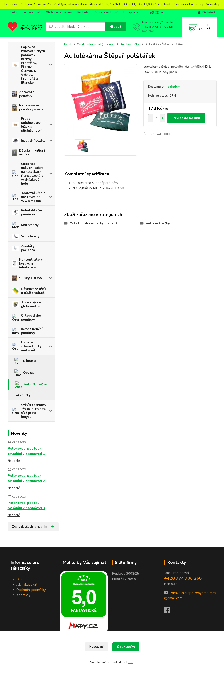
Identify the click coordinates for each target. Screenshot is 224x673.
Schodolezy (30, 236)
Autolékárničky (35, 384)
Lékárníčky (22, 395)
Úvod (67, 44)
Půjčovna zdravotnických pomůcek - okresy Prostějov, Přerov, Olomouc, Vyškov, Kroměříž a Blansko (33, 65)
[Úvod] (25, 26)
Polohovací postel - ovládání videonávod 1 (26, 451)
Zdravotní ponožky (27, 94)
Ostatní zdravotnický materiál (31, 346)
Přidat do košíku (186, 118)
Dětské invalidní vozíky (32, 152)
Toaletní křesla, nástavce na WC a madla (33, 197)
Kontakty (83, 12)
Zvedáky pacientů (28, 248)
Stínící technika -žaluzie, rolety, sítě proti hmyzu (33, 411)
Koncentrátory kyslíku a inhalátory (31, 263)
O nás (13, 12)
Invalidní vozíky (33, 140)
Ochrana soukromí (106, 12)
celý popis (170, 72)
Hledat (115, 26)
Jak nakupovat (31, 12)
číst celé (14, 461)
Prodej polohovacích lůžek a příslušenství (31, 125)
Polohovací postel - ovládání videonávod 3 (26, 505)
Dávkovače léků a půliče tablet (33, 291)
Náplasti (29, 361)
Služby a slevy (30, 278)
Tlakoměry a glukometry (31, 304)
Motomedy (29, 225)
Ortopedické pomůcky (31, 317)
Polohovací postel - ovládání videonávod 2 (26, 478)
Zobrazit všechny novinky (29, 527)
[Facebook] (169, 611)
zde (130, 662)
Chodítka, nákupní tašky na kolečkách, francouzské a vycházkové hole (32, 174)
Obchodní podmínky (59, 12)
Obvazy (28, 373)
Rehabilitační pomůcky (31, 212)
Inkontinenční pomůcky (31, 331)
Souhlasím (126, 646)
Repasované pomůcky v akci (31, 107)
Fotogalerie (130, 12)
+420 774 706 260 (157, 27)
